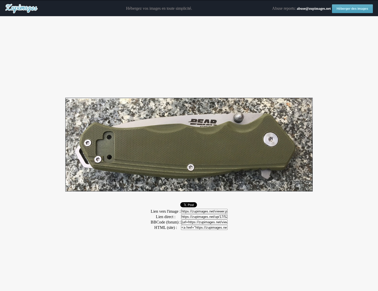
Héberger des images (352, 9)
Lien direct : (165, 217)
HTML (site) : (165, 227)
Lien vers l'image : (166, 211)
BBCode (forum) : (166, 222)
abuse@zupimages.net (314, 9)
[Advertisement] (189, 57)
